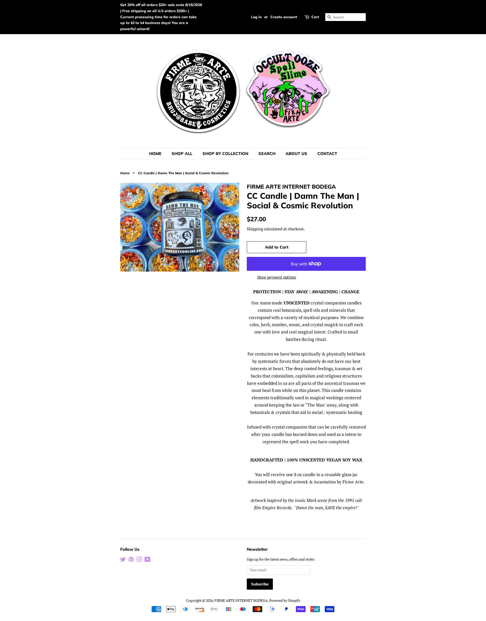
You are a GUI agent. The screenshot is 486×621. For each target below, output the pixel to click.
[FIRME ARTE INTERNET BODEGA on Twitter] (123, 560)
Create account (283, 17)
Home (125, 173)
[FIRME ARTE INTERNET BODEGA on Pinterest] (131, 560)
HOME (155, 153)
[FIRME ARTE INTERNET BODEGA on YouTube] (147, 560)
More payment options (276, 277)
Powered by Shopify (284, 600)
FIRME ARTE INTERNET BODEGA (241, 600)
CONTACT (327, 153)
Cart (315, 17)
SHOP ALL (182, 153)
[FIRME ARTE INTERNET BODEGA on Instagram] (139, 560)
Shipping (255, 229)
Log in (256, 17)
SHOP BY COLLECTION (225, 153)
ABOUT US (296, 153)
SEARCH (266, 153)
